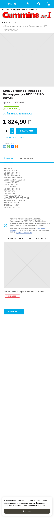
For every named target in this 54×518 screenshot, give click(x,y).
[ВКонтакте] (12, 146)
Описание (8, 158)
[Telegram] (4, 146)
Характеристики (25, 158)
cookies (21, 501)
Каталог (6, 22)
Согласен (27, 511)
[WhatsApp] (8, 146)
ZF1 (14, 22)
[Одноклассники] (16, 146)
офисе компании (24, 232)
